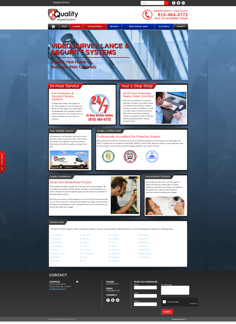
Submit (167, 312)
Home (53, 26)
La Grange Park (88, 253)
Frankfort (56, 261)
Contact (181, 27)
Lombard (114, 239)
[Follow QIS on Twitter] (178, 3)
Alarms (76, 27)
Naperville (115, 250)
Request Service (60, 2)
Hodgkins (85, 242)
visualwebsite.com (178, 319)
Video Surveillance (138, 27)
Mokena (114, 246)
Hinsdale (85, 239)
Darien (55, 250)
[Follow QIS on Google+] (183, 3)
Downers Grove (59, 253)
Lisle (84, 261)
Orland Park (116, 257)
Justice (85, 246)
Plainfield (114, 261)
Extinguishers (95, 27)
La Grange (86, 250)
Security (114, 27)
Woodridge (144, 257)
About (64, 27)
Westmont (144, 242)
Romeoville (144, 235)
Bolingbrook (57, 235)
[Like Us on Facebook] (174, 3)
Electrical (164, 27)
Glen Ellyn (86, 235)
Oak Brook (115, 253)
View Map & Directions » (57, 289)
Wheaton (143, 246)
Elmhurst (56, 257)
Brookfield (57, 239)
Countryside (57, 246)
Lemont (85, 257)
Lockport (114, 235)
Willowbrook (145, 250)
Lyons (113, 242)
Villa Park (144, 239)
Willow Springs (146, 253)
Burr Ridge (57, 242)
